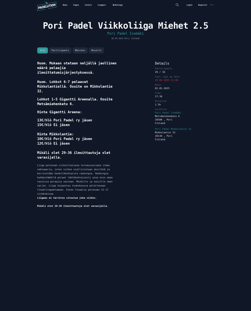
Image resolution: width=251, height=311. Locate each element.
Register (202, 5)
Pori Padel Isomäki (125, 33)
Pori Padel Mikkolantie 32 (173, 129)
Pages (76, 5)
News (65, 5)
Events (88, 5)
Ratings (119, 5)
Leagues (102, 5)
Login (189, 5)
